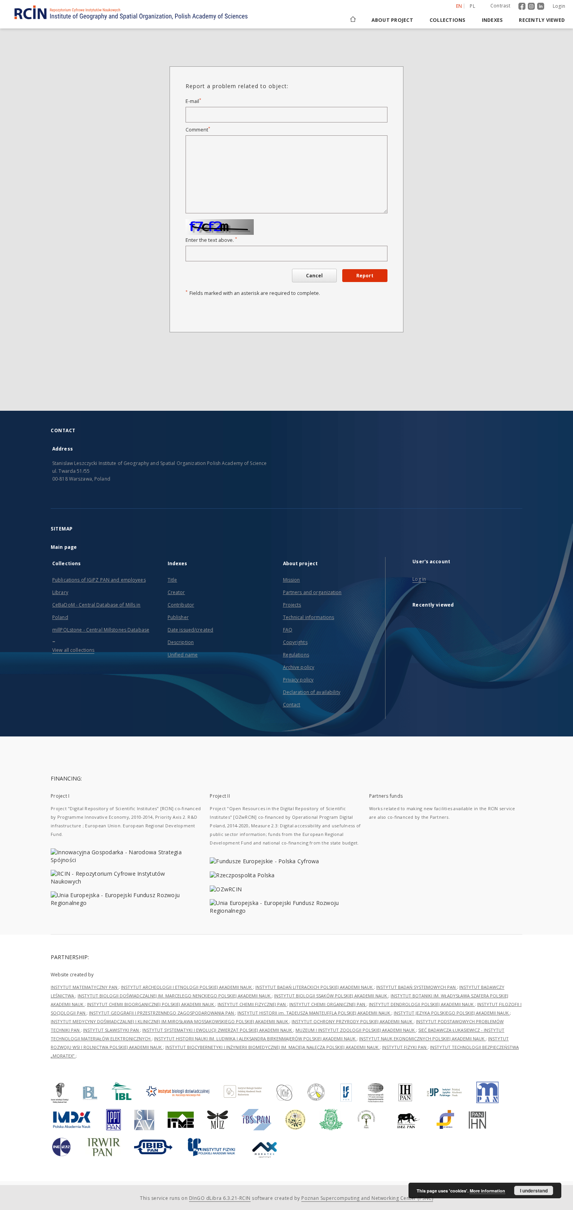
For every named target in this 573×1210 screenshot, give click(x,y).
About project (392, 20)
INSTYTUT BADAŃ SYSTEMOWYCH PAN (416, 987)
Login (559, 6)
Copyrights (295, 642)
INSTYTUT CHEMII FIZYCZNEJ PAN (252, 1004)
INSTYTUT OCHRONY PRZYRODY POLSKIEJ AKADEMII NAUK (353, 1021)
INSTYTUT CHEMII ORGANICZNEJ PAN (327, 1004)
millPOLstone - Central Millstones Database (100, 629)
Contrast (500, 5)
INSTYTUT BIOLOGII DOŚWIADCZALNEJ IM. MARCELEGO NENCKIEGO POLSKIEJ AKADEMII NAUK (175, 996)
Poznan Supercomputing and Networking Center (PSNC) (367, 1198)
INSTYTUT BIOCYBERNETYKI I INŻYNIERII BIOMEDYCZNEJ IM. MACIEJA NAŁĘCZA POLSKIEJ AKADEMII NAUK (272, 1047)
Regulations (296, 654)
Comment (198, 129)
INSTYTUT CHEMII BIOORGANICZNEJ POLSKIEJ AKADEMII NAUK (151, 1004)
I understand (534, 1190)
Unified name (183, 654)
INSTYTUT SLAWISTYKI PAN (111, 1030)
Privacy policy (298, 679)
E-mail (193, 101)
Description (181, 642)
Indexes (492, 20)
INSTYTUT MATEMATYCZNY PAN (84, 987)
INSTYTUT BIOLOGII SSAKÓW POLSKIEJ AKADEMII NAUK (331, 996)
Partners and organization (312, 592)
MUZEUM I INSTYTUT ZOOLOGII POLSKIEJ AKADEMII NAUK (355, 1030)
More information (487, 1191)
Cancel (314, 275)
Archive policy (299, 667)
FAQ (287, 629)
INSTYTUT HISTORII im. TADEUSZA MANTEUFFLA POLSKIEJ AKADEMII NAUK (314, 1013)
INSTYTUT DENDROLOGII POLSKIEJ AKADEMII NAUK (422, 1004)
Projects (292, 604)
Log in (419, 579)
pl (472, 6)
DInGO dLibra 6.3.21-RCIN (220, 1198)
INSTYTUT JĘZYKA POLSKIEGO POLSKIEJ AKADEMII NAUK (452, 1013)
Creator (176, 592)
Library (60, 592)
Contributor (181, 604)
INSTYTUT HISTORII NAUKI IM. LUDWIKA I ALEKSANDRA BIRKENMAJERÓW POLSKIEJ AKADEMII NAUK (255, 1038)
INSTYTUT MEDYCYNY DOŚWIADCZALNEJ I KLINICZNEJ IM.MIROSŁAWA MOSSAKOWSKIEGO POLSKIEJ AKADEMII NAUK (170, 1021)
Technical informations (308, 617)
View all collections (73, 650)
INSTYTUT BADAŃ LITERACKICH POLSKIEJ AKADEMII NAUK (314, 987)
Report (364, 275)
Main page (64, 547)
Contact (292, 704)
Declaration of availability (311, 692)
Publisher (178, 617)
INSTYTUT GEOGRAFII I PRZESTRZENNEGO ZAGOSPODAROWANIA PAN (162, 1013)
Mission (291, 580)
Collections (447, 20)
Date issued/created (190, 629)
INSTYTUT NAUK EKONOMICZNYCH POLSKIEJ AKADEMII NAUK (422, 1038)
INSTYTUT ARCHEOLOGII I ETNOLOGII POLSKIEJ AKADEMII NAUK (187, 987)
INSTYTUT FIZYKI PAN (405, 1047)
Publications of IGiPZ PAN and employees (99, 580)
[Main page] (352, 20)
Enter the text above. (211, 240)
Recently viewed (542, 20)
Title (172, 580)
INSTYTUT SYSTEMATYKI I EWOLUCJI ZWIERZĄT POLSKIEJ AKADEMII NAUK (217, 1030)
